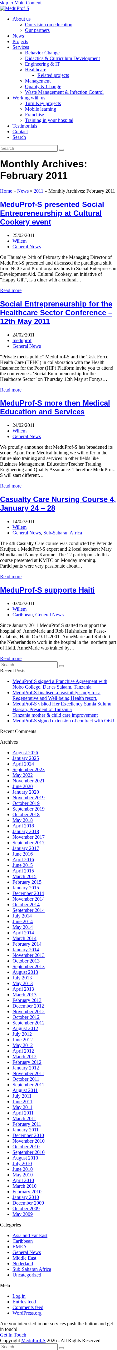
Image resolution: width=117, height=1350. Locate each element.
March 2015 (24, 876)
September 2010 (28, 1152)
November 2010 (28, 1141)
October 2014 (26, 904)
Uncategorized (26, 1274)
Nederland (22, 1263)
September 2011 (28, 1084)
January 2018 (25, 831)
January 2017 (25, 848)
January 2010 (25, 1197)
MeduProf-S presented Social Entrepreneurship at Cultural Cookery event (52, 213)
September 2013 (28, 966)
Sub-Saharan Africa (62, 532)
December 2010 (28, 1135)
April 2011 (23, 1112)
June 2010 (22, 1169)
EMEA (19, 1246)
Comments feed (27, 1307)
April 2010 (23, 1180)
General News (26, 246)
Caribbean (22, 614)
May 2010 (22, 1174)
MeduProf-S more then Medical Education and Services (55, 407)
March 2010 (24, 1186)
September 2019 (28, 809)
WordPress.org (26, 1313)
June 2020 (22, 786)
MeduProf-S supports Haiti (47, 590)
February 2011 (26, 1124)
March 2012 (24, 1056)
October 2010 (26, 1146)
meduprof (22, 340)
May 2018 (22, 820)
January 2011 (25, 1129)
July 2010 (22, 1163)
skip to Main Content (20, 2)
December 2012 (28, 1006)
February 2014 (26, 944)
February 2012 (26, 1062)
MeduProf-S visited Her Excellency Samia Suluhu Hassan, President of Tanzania (61, 706)
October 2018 (26, 814)
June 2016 (22, 854)
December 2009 (28, 1203)
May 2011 (22, 1107)
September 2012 (28, 1022)
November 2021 (28, 780)
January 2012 (25, 1067)
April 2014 (23, 932)
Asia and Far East (29, 1235)
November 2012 (28, 1011)
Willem (19, 241)
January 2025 (25, 758)
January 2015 (25, 887)
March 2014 (24, 938)
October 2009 (26, 1208)
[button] (19, 137)
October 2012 (26, 1017)
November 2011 (28, 1073)
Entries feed (24, 1301)
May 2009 (22, 1214)
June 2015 (22, 865)
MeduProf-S (33, 1340)
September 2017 (28, 842)
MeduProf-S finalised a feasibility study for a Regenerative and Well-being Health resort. (56, 695)
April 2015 (23, 870)
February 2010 (26, 1191)
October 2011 (25, 1079)
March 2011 (24, 1118)
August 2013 (25, 972)
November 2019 (28, 797)
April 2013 (23, 989)
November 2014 (28, 899)
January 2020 (25, 792)
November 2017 (28, 837)
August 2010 (25, 1157)
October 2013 (26, 960)
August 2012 (25, 1028)
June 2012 (22, 1039)
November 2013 (28, 955)
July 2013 (22, 977)
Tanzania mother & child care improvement (55, 715)
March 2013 (24, 994)
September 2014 (28, 910)
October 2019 (26, 803)
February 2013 (26, 1000)
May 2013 (22, 983)
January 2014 (25, 949)
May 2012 (22, 1045)
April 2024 (23, 763)
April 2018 (23, 825)
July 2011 (22, 1096)
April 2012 (23, 1051)
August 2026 (25, 752)
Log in (19, 1296)
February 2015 (26, 882)
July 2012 (22, 1034)
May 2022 (22, 775)
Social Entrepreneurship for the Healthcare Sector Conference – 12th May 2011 (56, 313)
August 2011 (25, 1090)
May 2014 (22, 927)
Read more (11, 290)
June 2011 (22, 1101)
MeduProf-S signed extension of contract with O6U (63, 720)
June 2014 (22, 921)
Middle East (24, 1258)
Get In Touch (13, 1334)
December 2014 (28, 893)
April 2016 (23, 859)
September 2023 (28, 769)
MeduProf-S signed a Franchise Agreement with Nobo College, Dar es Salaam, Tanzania (59, 684)
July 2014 (22, 915)
